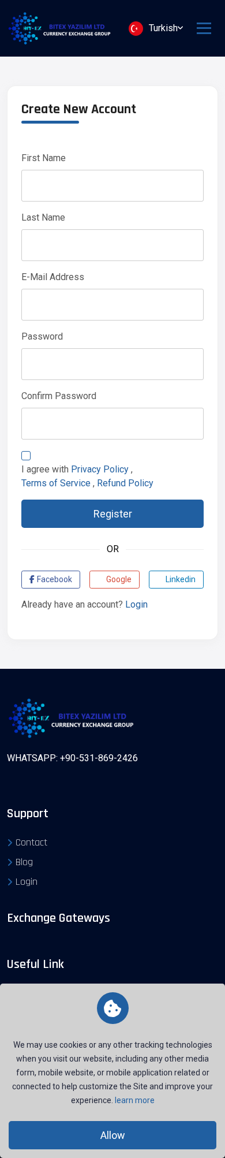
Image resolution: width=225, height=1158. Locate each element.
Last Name (43, 217)
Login (136, 604)
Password (42, 336)
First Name (43, 157)
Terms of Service (56, 483)
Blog (24, 862)
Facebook (54, 579)
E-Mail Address (52, 276)
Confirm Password (58, 395)
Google (119, 579)
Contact (31, 842)
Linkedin (181, 579)
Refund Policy (125, 483)
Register (112, 514)
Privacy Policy (100, 469)
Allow (112, 1135)
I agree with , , (87, 476)
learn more (135, 1100)
